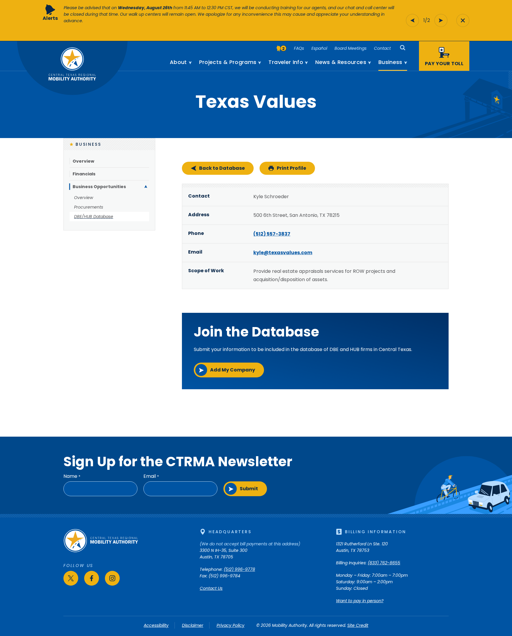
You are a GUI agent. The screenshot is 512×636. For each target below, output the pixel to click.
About (178, 62)
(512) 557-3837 (271, 233)
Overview (83, 161)
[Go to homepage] (100, 551)
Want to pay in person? (359, 601)
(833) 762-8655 (384, 563)
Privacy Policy (230, 625)
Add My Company (232, 369)
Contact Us (211, 588)
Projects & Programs (228, 62)
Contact (382, 48)
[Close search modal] (462, 20)
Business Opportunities (99, 187)
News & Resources (340, 62)
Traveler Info (285, 62)
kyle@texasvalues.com (282, 252)
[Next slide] (440, 20)
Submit (249, 488)
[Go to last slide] (412, 20)
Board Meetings (351, 48)
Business (390, 62)
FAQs (299, 48)
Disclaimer (192, 625)
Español (319, 48)
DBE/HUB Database (93, 217)
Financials (84, 174)
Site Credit (357, 625)
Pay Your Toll (444, 63)
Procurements (88, 207)
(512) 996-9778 (239, 569)
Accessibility (156, 625)
